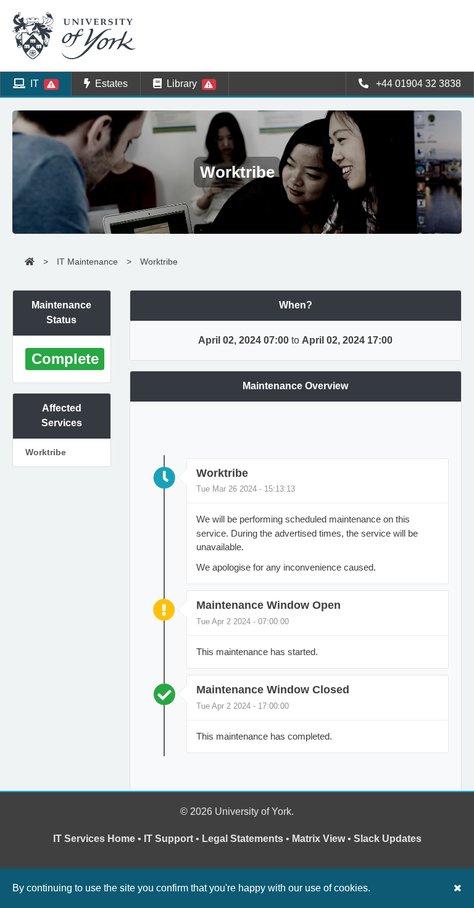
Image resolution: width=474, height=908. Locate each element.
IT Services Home (94, 838)
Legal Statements (242, 838)
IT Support (168, 838)
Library (182, 83)
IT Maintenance (87, 261)
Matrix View (318, 838)
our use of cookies (328, 888)
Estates (109, 83)
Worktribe (159, 261)
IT (34, 83)
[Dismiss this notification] (457, 888)
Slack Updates (388, 838)
